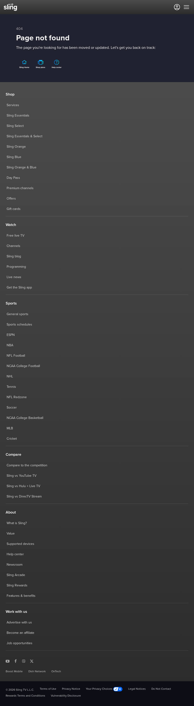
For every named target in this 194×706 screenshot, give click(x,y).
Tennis (11, 387)
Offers (11, 198)
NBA (10, 345)
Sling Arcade (16, 575)
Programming (16, 266)
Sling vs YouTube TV (21, 475)
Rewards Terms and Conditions (25, 695)
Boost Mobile (14, 671)
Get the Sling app (19, 287)
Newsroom (14, 564)
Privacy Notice (71, 689)
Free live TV (15, 235)
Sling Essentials (18, 115)
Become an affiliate (20, 633)
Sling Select (15, 126)
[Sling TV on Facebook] (16, 661)
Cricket (12, 438)
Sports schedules (19, 324)
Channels (13, 246)
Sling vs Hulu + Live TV (23, 486)
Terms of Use (48, 689)
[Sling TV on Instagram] (24, 661)
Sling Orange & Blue (21, 167)
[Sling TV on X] (32, 661)
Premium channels (20, 188)
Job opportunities (19, 643)
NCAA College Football (23, 366)
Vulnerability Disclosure (66, 695)
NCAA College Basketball (25, 418)
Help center (15, 554)
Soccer (12, 407)
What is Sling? (17, 523)
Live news (14, 277)
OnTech (56, 671)
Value (11, 533)
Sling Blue (14, 157)
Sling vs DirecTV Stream (24, 496)
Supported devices (20, 544)
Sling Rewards (17, 585)
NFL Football (16, 355)
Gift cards (14, 209)
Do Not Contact (161, 689)
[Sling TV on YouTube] (7, 661)
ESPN (11, 335)
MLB (10, 428)
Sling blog (14, 256)
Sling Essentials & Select (24, 136)
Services (13, 105)
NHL (10, 376)
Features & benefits (21, 595)
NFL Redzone (17, 397)
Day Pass (13, 178)
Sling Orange (16, 146)
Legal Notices (137, 689)
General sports (17, 314)
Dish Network (37, 671)
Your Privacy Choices (99, 689)
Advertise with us (19, 622)
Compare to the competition (27, 465)
